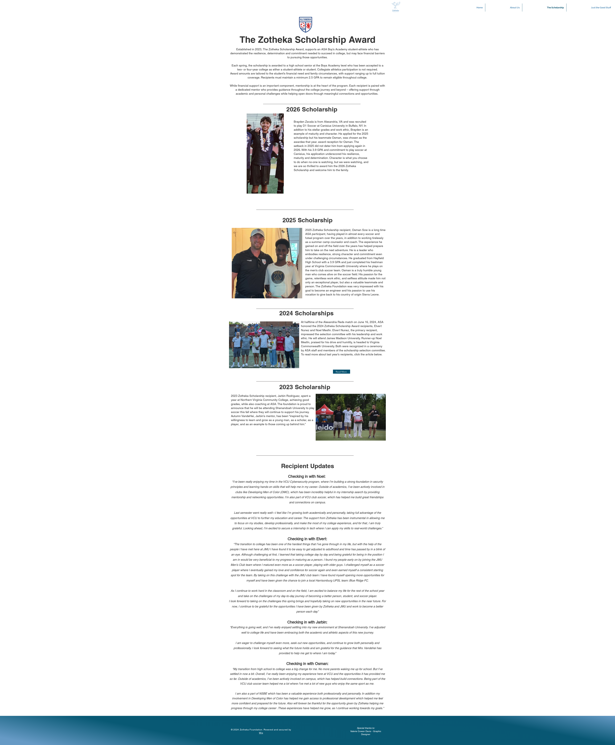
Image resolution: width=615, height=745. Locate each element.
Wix (261, 733)
